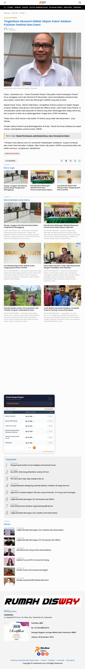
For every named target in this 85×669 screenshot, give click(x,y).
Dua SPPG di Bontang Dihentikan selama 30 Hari (30, 472)
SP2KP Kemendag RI (48, 451)
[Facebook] (39, 654)
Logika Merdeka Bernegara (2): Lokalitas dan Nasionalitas (34, 513)
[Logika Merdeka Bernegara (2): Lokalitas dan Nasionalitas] (9, 531)
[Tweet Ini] (66, 160)
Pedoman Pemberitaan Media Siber (25, 660)
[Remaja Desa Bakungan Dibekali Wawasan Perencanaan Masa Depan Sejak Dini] (43, 177)
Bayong (11, 28)
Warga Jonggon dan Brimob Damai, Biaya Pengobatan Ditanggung (15, 188)
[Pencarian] (80, 2)
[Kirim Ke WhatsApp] (79, 160)
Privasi (43, 660)
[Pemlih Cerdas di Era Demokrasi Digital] (9, 572)
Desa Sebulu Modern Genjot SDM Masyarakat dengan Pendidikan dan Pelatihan (62, 267)
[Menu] (5, 2)
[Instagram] (43, 654)
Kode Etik (60, 660)
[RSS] (47, 654)
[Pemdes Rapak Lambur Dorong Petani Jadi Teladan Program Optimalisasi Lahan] (22, 295)
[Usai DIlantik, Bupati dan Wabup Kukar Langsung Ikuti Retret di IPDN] (69, 177)
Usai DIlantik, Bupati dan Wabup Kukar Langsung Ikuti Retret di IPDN (68, 188)
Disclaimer (71, 660)
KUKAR (6, 18)
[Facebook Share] (61, 160)
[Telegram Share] (75, 160)
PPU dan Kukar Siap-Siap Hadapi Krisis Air (27, 479)
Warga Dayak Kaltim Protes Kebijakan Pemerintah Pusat (33, 465)
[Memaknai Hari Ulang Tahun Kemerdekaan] (9, 551)
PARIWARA (13, 18)
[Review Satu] (42, 2)
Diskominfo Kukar (12, 153)
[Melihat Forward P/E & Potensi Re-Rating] (9, 562)
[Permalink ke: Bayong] (5, 29)
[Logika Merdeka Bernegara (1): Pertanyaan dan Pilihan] (9, 541)
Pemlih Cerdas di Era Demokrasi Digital (32, 570)
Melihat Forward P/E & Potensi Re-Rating (33, 560)
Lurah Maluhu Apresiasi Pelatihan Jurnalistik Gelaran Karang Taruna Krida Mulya (61, 309)
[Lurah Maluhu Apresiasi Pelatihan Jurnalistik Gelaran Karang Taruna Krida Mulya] (62, 295)
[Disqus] (42, 358)
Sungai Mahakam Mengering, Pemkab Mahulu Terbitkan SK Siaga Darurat (40, 486)
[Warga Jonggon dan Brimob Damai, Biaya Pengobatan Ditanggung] (16, 177)
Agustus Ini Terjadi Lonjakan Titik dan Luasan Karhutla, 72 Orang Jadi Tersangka (43, 492)
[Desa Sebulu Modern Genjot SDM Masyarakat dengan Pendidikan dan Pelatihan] (62, 253)
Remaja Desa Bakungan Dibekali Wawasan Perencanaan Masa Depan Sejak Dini (41, 188)
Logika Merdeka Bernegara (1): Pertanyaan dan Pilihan (32, 499)
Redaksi (51, 660)
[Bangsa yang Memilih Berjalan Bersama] (9, 582)
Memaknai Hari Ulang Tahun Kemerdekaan (34, 550)
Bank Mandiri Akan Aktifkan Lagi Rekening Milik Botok (32, 506)
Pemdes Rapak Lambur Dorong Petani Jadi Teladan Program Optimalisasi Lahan (21, 309)
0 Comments (10, 161)
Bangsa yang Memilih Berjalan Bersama (33, 580)
